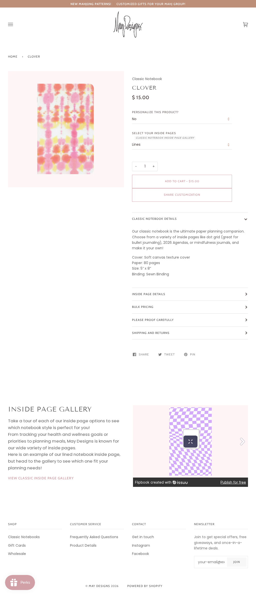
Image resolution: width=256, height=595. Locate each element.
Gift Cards (17, 545)
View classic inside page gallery (41, 478)
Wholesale (17, 553)
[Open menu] (15, 25)
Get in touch (143, 536)
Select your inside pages (163, 135)
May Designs (99, 586)
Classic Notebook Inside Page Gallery (165, 137)
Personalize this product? (155, 112)
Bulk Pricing (143, 307)
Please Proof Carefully (153, 320)
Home (13, 56)
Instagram (141, 545)
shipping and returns (151, 333)
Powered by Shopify (144, 586)
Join (236, 562)
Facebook (140, 553)
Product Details (83, 545)
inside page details (148, 294)
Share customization (182, 194)
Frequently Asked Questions (94, 536)
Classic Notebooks (24, 536)
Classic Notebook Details (154, 219)
